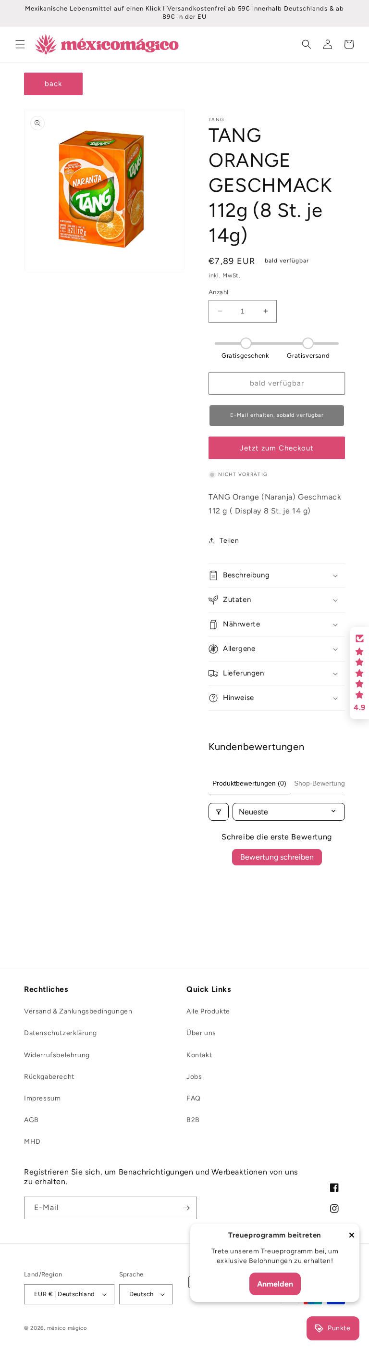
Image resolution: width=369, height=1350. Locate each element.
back (53, 83)
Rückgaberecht (49, 1077)
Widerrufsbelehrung (57, 1055)
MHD (32, 1142)
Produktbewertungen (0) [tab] (249, 783)
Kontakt (199, 1055)
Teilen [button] (229, 541)
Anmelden (275, 1283)
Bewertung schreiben (277, 857)
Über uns (201, 1033)
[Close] (351, 1235)
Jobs (194, 1077)
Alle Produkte (208, 1011)
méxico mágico (67, 1328)
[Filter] (219, 812)
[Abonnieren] (186, 1208)
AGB (31, 1120)
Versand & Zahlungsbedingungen (78, 1011)
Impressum (42, 1098)
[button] (20, 44)
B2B (193, 1120)
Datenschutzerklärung (60, 1033)
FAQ (193, 1098)
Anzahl (218, 292)
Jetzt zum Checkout (277, 448)
